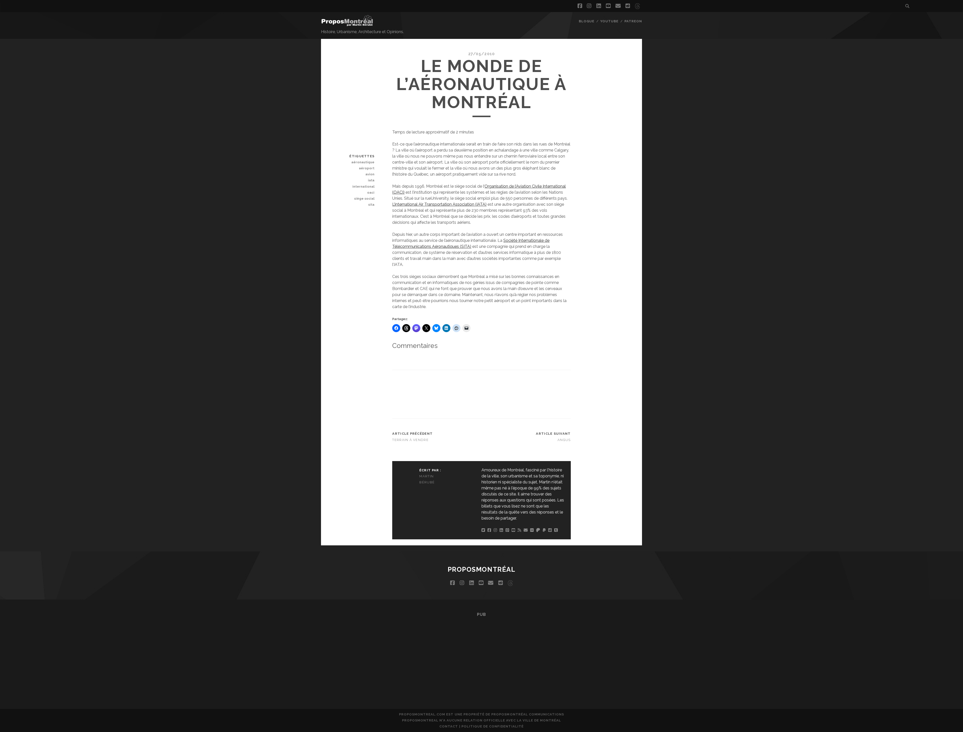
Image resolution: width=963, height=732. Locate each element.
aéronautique (362, 162)
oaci (370, 192)
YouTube (609, 21)
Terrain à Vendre (410, 440)
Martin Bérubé (427, 479)
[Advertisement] (483, 393)
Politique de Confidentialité (492, 726)
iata (371, 180)
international (363, 186)
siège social (364, 198)
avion (369, 174)
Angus (564, 440)
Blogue (586, 21)
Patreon (633, 21)
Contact (448, 726)
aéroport (366, 168)
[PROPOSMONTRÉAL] (347, 24)
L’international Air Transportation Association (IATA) (439, 204)
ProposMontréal (482, 569)
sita (371, 204)
